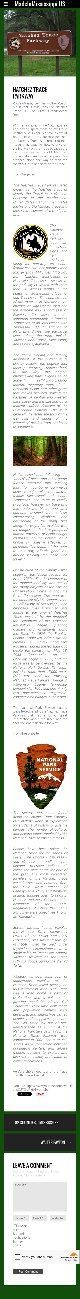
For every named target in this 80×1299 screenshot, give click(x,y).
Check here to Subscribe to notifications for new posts (22, 1235)
